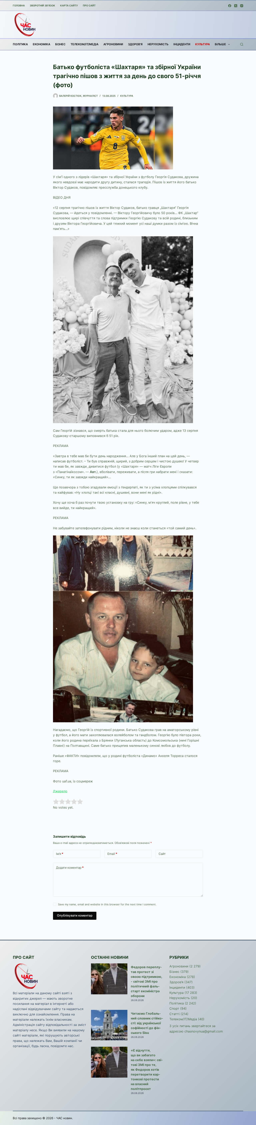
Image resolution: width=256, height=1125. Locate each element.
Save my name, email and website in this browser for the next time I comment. (107, 904)
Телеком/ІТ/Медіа (84, 44)
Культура (202, 44)
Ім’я (59, 854)
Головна (19, 5)
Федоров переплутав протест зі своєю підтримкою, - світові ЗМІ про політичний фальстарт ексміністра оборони (146, 981)
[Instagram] (241, 5)
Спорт (174, 1008)
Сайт (162, 854)
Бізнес (60, 44)
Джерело (60, 791)
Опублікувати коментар (74, 915)
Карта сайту (69, 5)
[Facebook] (229, 5)
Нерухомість (158, 44)
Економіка (41, 44)
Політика (20, 44)
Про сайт (89, 5)
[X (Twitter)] (235, 5)
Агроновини (113, 44)
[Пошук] (241, 44)
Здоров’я (135, 44)
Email (112, 854)
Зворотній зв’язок (42, 5)
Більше (220, 44)
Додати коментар (70, 867)
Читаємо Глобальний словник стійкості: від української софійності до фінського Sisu (147, 1023)
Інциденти (181, 44)
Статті (174, 1014)
